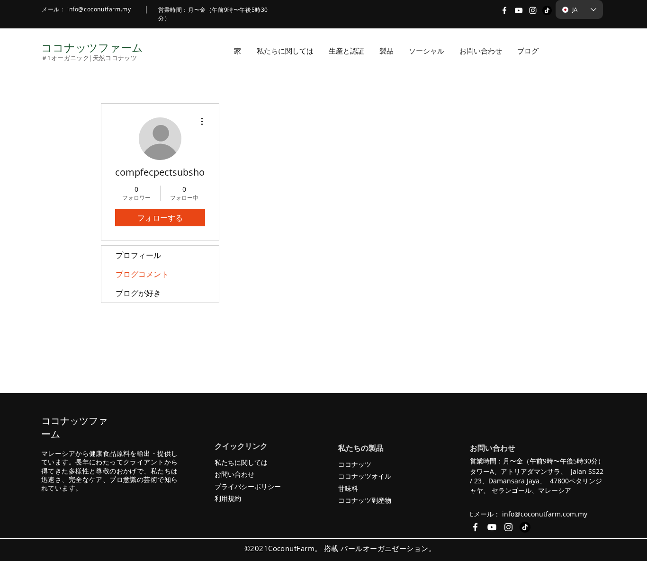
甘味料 (348, 488)
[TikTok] (547, 10)
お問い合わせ (234, 474)
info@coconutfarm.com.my (544, 513)
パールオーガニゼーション (384, 548)
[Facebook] (504, 10)
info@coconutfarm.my (99, 9)
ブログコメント (142, 274)
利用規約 (228, 498)
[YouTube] (518, 10)
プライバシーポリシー (248, 486)
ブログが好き (138, 293)
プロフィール (138, 255)
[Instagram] (533, 10)
